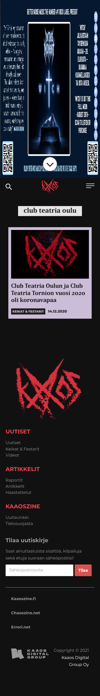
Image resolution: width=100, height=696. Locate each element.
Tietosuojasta (19, 523)
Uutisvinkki (17, 517)
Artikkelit (15, 486)
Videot (12, 455)
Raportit (14, 480)
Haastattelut (18, 492)
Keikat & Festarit (22, 449)
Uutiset (13, 442)
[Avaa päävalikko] (90, 186)
